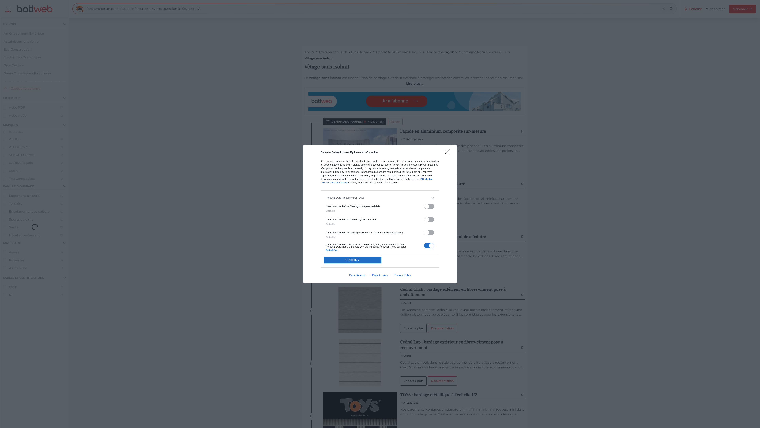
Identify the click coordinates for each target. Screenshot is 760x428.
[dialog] (380, 214)
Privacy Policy (402, 275)
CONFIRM (352, 259)
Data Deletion (357, 275)
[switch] (429, 206)
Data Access (380, 275)
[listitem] (380, 198)
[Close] (448, 153)
